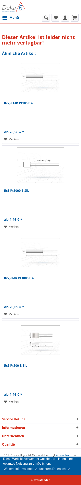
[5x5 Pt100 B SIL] (40, 340)
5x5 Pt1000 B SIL (16, 191)
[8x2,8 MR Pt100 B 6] (40, 77)
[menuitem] (10, 18)
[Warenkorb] (75, 18)
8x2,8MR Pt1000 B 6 (19, 278)
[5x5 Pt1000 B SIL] (40, 165)
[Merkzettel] (55, 18)
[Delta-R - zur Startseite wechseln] (13, 7)
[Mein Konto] (65, 18)
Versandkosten (64, 455)
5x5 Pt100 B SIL (15, 366)
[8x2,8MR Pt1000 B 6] (40, 252)
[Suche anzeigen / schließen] (46, 18)
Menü (14, 17)
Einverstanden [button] (40, 479)
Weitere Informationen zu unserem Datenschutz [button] (37, 468)
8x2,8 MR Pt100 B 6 (18, 103)
